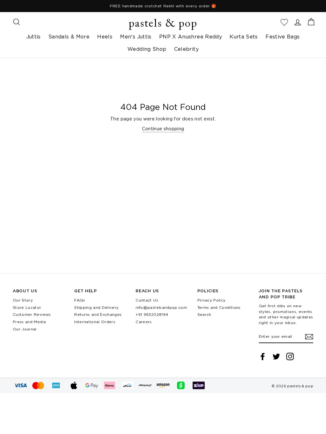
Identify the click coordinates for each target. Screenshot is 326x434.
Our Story (23, 300)
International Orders (94, 322)
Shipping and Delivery (96, 307)
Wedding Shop (146, 49)
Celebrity (186, 49)
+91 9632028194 (152, 314)
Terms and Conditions (219, 307)
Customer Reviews (32, 314)
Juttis (33, 36)
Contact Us (147, 300)
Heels (104, 36)
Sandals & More (68, 36)
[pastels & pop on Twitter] (276, 356)
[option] (163, 6)
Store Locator (27, 307)
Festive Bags (283, 36)
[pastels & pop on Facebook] (262, 356)
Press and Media (29, 322)
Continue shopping (163, 128)
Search (204, 314)
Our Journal (25, 329)
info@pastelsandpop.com (161, 307)
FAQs (79, 300)
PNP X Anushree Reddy (190, 36)
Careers (144, 322)
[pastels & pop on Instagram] (290, 356)
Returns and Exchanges (98, 314)
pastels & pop (163, 24)
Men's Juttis (135, 36)
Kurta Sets (244, 36)
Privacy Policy (211, 300)
